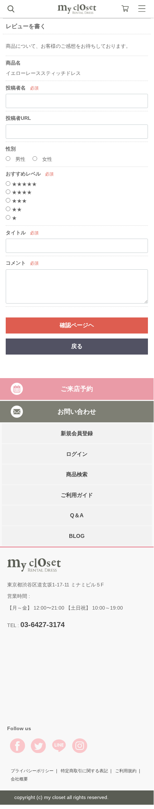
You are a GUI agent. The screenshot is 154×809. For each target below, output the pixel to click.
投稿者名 (16, 88)
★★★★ (21, 192)
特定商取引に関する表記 (84, 770)
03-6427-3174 (42, 625)
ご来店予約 (77, 388)
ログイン (77, 454)
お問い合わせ (77, 411)
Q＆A (77, 515)
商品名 (13, 63)
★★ (16, 209)
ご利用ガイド (77, 495)
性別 (11, 149)
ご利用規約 (125, 770)
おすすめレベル (23, 174)
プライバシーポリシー (32, 770)
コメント (16, 263)
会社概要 (19, 779)
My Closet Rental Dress (76, 9)
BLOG (77, 536)
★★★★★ (23, 184)
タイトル (16, 232)
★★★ (18, 201)
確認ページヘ (77, 325)
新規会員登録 (77, 433)
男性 (19, 159)
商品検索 (77, 474)
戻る (77, 346)
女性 (46, 159)
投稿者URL (18, 118)
